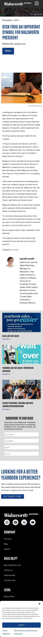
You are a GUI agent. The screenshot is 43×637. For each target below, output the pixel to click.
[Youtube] (33, 522)
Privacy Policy (9, 596)
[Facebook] (15, 522)
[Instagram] (7, 522)
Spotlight (15, 250)
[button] (39, 604)
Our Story (7, 539)
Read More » (6, 339)
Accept (21, 625)
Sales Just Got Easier (10, 336)
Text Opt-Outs (9, 580)
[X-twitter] (24, 522)
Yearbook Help (9, 575)
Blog (5, 544)
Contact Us (8, 570)
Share (8, 51)
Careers (7, 549)
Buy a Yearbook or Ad (12, 565)
